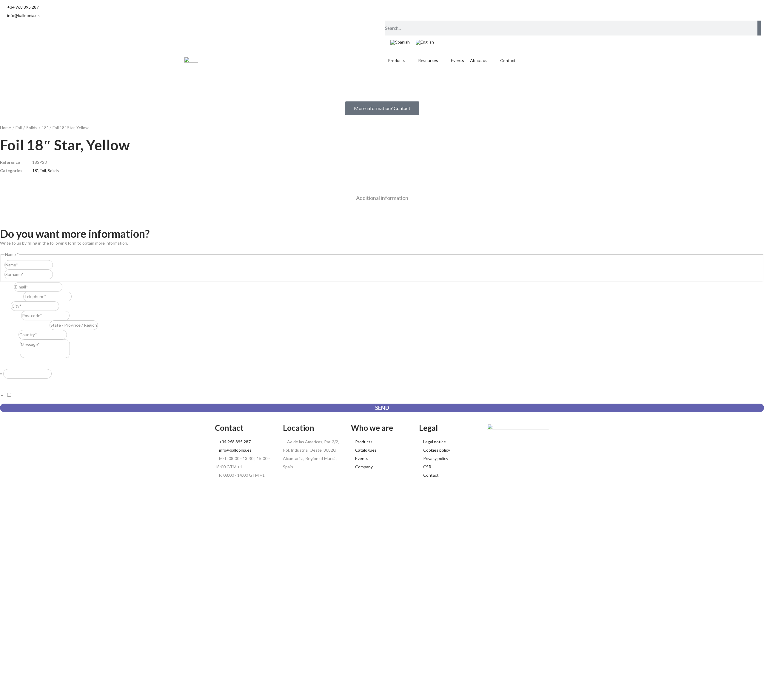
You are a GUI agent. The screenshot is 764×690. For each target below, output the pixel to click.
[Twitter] (439, 10)
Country (9, 334)
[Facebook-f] (455, 10)
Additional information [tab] (382, 198)
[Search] (759, 28)
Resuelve (10, 364)
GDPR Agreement (18, 382)
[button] (400, 60)
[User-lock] (471, 10)
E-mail (7, 286)
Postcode (10, 315)
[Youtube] (424, 10)
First (57, 264)
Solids (31, 127)
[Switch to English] (425, 42)
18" (45, 127)
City (5, 305)
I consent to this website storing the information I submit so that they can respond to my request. (103, 395)
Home (5, 127)
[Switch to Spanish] (400, 42)
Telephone (11, 296)
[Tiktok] (392, 10)
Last (57, 274)
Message (10, 356)
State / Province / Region (25, 325)
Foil (19, 127)
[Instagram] (408, 10)
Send (382, 408)
